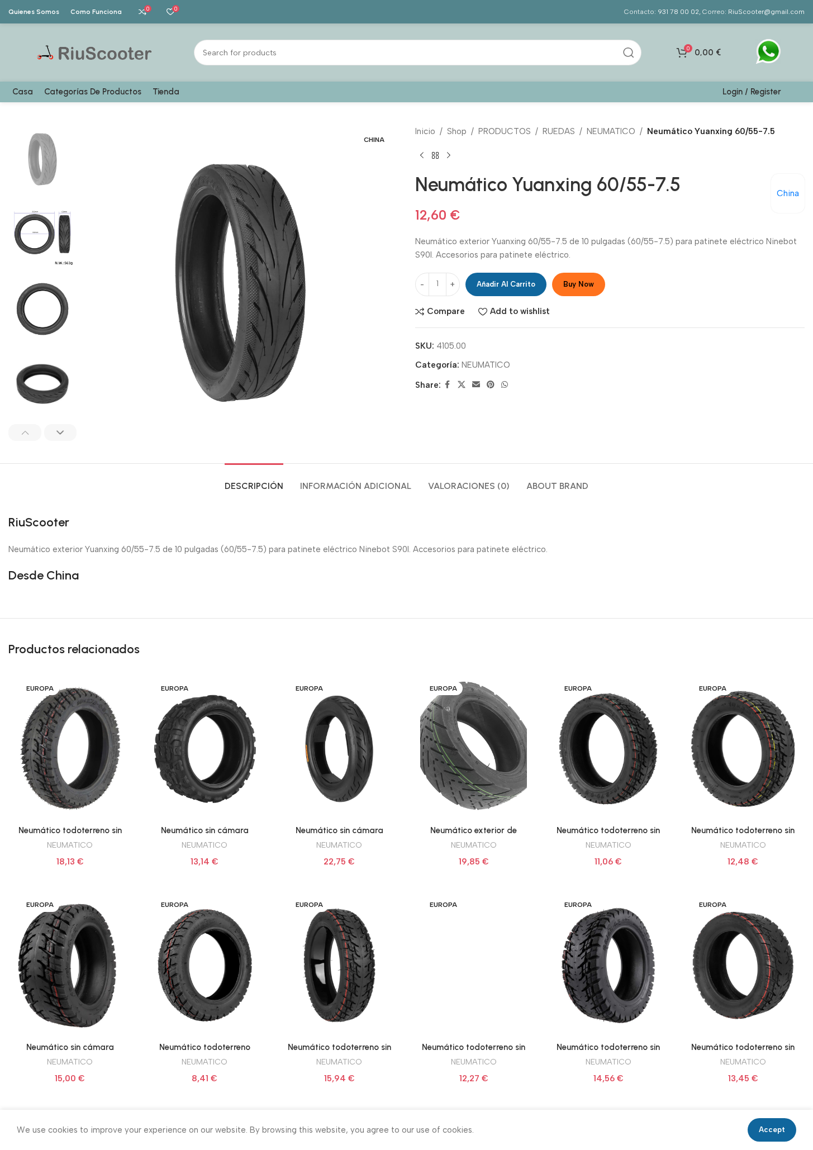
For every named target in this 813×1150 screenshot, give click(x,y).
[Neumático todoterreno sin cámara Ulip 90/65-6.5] (608, 965)
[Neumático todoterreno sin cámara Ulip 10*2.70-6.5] (608, 749)
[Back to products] (435, 156)
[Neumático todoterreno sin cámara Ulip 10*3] (743, 749)
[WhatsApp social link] (504, 385)
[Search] (628, 52)
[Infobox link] (768, 53)
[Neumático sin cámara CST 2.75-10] (339, 749)
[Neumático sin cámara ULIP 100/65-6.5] (70, 965)
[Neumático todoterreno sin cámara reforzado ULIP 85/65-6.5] (473, 965)
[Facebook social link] (447, 385)
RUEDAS (559, 131)
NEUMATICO (611, 131)
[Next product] (448, 156)
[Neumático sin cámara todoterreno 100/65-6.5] (204, 749)
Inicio (425, 131)
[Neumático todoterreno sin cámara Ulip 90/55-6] (743, 965)
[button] (24, 432)
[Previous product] (422, 156)
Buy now (578, 284)
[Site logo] (95, 52)
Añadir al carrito (506, 284)
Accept (772, 1129)
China (788, 193)
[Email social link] (476, 385)
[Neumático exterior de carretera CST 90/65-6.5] (473, 749)
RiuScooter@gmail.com (766, 12)
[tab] (254, 480)
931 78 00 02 (678, 12)
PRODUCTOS (504, 131)
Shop (457, 131)
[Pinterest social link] (490, 385)
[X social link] (461, 385)
